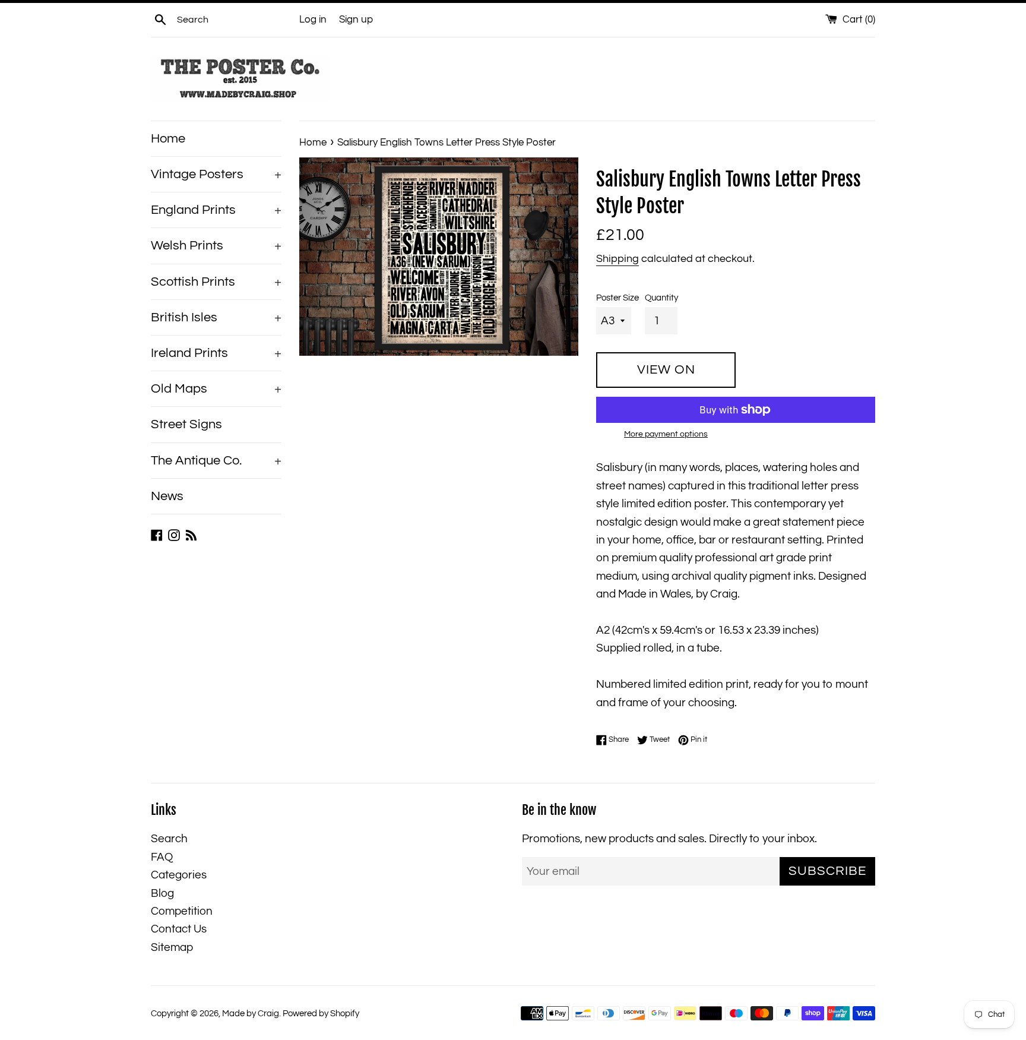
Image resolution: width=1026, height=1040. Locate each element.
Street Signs (186, 424)
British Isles (216, 317)
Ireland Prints (216, 353)
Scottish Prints (216, 282)
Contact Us (179, 929)
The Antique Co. (216, 460)
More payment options (666, 434)
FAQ (162, 857)
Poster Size (617, 297)
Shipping (617, 258)
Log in (313, 19)
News (167, 496)
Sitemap (172, 947)
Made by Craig (250, 1013)
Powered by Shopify (321, 1013)
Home (168, 139)
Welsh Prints (216, 245)
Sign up (356, 19)
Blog (162, 893)
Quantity (661, 297)
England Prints (216, 210)
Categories (179, 875)
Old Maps (216, 389)
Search (169, 839)
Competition (182, 911)
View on (666, 370)
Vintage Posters (216, 174)
